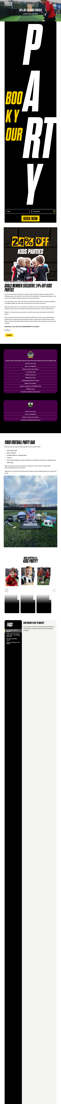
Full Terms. (7, 330)
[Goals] (13, 4)
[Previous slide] (6, 590)
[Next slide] (54, 590)
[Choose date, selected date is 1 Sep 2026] (53, 211)
